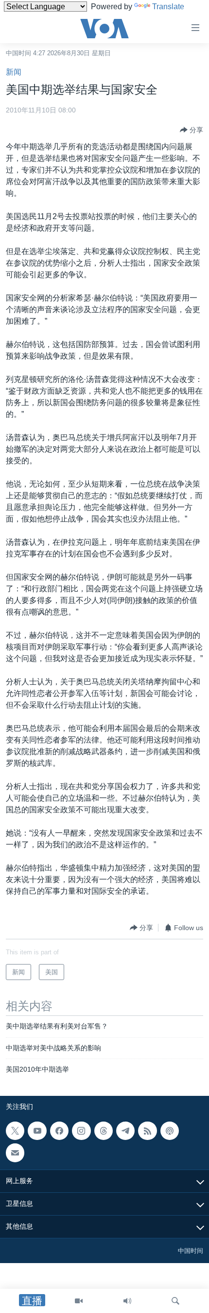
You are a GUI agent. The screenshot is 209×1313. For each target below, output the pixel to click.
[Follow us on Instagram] (81, 1131)
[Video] (78, 1301)
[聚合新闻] (147, 1131)
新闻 (13, 72)
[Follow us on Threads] (103, 1131)
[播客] (169, 1131)
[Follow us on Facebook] (59, 1131)
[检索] (175, 1301)
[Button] (191, 130)
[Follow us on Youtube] (37, 1131)
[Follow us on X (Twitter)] (15, 1131)
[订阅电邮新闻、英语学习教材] (15, 1152)
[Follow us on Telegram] (125, 1131)
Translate (168, 6)
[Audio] (127, 1301)
